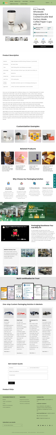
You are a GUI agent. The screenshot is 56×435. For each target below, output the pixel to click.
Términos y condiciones (25, 403)
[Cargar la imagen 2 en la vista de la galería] (12, 39)
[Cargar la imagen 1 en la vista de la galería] (7, 39)
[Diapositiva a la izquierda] (4, 39)
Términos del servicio (40, 432)
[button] (18, 1)
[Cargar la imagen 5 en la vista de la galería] (26, 39)
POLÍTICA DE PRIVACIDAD (25, 401)
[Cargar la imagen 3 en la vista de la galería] (17, 39)
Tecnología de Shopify (23, 432)
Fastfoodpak (17, 432)
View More (6, 351)
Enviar (11, 383)
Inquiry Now (43, 46)
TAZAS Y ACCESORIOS (7, 401)
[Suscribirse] (21, 425)
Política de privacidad (32, 432)
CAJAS (4, 403)
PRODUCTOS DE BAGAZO (8, 405)
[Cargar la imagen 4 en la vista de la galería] (21, 39)
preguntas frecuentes (24, 399)
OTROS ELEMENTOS (6, 407)
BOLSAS (4, 399)
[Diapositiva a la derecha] (29, 39)
